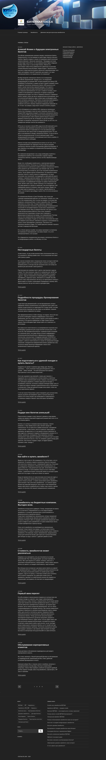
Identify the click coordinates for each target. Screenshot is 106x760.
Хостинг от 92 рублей (69, 50)
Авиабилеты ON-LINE (23, 708)
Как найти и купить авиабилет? (33, 456)
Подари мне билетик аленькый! (34, 412)
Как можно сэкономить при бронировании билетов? (60, 740)
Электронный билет (23, 722)
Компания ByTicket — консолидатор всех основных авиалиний (63, 711)
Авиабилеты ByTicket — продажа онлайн (57, 708)
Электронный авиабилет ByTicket (55, 716)
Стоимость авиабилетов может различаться (33, 551)
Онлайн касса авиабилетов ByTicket (56, 705)
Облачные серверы (69, 53)
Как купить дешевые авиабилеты (55, 725)
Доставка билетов (36, 713)
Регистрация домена (69, 52)
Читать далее (22, 287)
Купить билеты (31, 716)
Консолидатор (22, 716)
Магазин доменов (68, 55)
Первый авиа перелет (29, 593)
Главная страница (23, 32)
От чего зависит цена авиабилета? (56, 745)
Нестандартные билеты (30, 249)
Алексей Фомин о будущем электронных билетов (38, 50)
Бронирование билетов (34, 711)
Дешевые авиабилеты (23, 713)
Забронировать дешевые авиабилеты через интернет (61, 743)
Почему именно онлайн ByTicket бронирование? (59, 714)
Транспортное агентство (35, 719)
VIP (25, 705)
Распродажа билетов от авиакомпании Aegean (59, 731)
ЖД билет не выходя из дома (54, 737)
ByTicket (20, 705)
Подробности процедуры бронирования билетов (38, 298)
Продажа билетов (22, 719)
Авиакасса (34, 708)
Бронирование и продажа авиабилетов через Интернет (61, 728)
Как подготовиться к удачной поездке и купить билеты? (37, 361)
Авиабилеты (34, 32)
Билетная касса (40, 22)
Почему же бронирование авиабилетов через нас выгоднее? (62, 719)
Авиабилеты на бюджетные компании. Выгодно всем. (37, 503)
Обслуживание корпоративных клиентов (33, 646)
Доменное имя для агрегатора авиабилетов (53, 32)
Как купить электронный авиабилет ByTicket (58, 734)
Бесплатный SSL (68, 57)
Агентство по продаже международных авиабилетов (60, 722)
